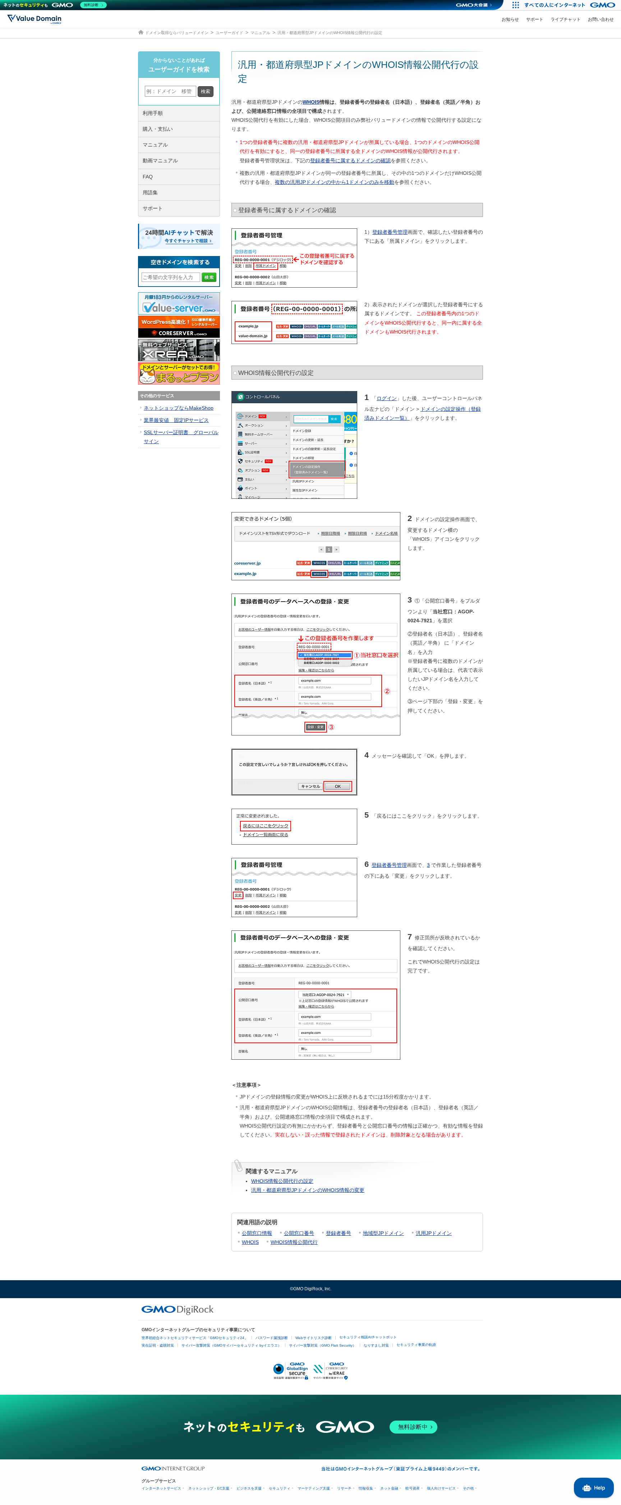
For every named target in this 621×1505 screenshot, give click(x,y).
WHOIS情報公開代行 (294, 1242)
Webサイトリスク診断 (313, 1338)
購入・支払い (158, 129)
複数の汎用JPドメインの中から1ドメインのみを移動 (334, 182)
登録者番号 (338, 1233)
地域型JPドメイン (383, 1233)
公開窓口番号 (299, 1233)
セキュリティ (279, 1488)
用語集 (150, 192)
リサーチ (344, 1488)
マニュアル (260, 33)
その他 (468, 1488)
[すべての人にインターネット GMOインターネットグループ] (571, 5)
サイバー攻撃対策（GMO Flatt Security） (322, 1345)
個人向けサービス (441, 1488)
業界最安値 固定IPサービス (176, 420)
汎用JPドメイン (434, 1233)
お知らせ (510, 19)
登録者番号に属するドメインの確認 (350, 160)
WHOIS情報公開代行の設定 (282, 1181)
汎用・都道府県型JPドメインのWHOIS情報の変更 (307, 1190)
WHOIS (311, 102)
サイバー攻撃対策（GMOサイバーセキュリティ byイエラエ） (231, 1345)
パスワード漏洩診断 (272, 1338)
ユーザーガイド (229, 33)
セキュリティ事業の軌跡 (416, 1345)
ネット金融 (389, 1488)
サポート (534, 19)
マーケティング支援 (314, 1488)
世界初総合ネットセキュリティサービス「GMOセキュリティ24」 (195, 1338)
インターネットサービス (161, 1488)
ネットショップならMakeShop (178, 408)
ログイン (387, 398)
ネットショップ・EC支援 (208, 1488)
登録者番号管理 (390, 232)
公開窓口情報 (257, 1233)
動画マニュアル (160, 160)
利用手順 (153, 113)
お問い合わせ (601, 19)
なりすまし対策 (376, 1345)
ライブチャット (566, 19)
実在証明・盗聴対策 (158, 1345)
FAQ (148, 177)
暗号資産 (412, 1488)
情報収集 (366, 1488)
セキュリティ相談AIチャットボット (368, 1337)
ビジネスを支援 (249, 1488)
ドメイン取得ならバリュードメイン (176, 33)
